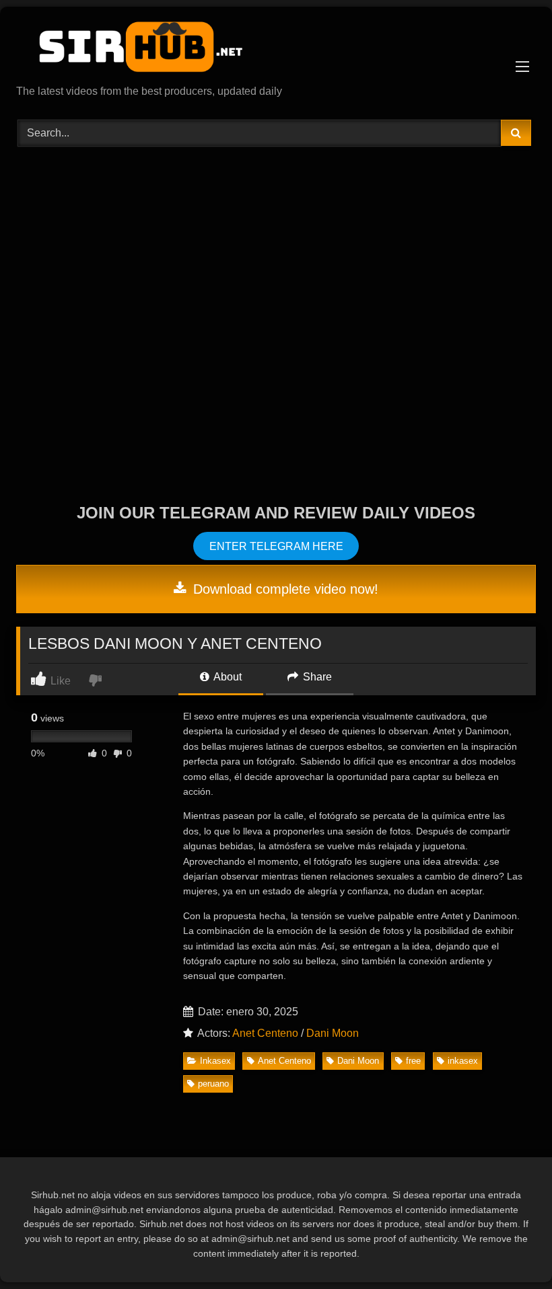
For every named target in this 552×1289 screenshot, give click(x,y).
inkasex (463, 1061)
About (226, 676)
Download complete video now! (283, 589)
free (413, 1061)
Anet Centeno (265, 1033)
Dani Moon (332, 1033)
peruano (213, 1084)
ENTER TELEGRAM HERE (276, 546)
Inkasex (215, 1061)
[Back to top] (510, 1249)
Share (316, 676)
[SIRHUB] (276, 50)
